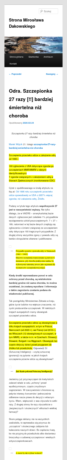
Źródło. (41, 198)
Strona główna (16, 56)
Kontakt (13, 63)
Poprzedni (15, 73)
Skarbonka (34, 56)
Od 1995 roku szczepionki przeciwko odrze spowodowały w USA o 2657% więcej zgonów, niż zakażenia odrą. (31, 195)
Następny (52, 73)
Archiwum (48, 56)
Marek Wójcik (16, 144)
